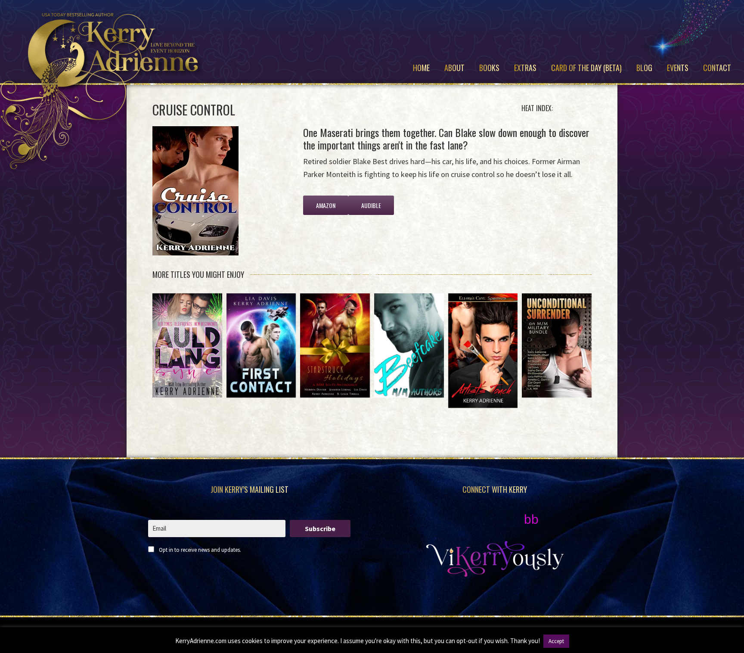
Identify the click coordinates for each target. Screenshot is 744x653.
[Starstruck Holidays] (335, 345)
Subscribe (320, 528)
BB (531, 519)
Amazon (325, 205)
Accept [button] (556, 641)
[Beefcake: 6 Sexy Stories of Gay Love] (409, 345)
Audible (371, 205)
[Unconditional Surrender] (557, 345)
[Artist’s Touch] (483, 350)
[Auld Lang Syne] (187, 345)
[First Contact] (261, 345)
